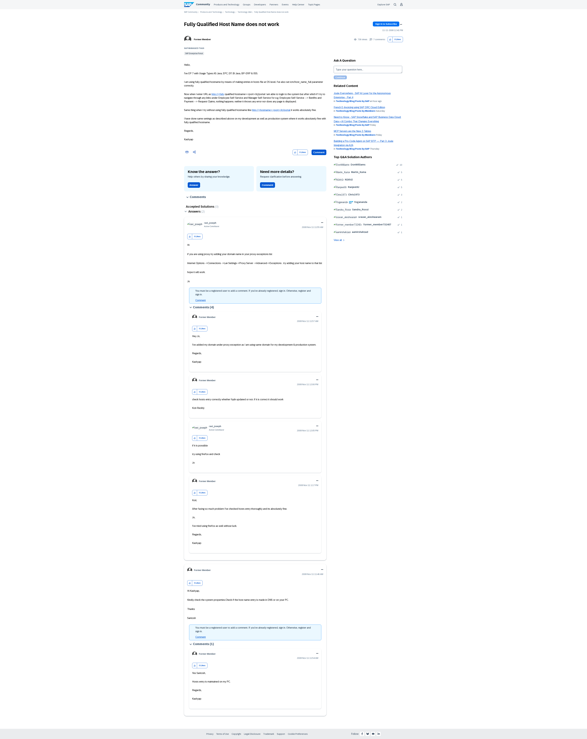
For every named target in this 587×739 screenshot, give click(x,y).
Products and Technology (226, 4)
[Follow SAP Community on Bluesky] (367, 734)
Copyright (236, 734)
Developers (260, 4)
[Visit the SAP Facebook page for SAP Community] (362, 734)
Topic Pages (314, 4)
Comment (319, 152)
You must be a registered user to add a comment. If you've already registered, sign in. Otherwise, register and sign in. (253, 293)
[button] (390, 39)
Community (203, 4)
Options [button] (401, 24)
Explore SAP (384, 4)
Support (281, 734)
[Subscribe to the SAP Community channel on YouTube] (373, 734)
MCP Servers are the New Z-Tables (352, 131)
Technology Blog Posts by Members (355, 111)
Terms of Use (222, 734)
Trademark (268, 734)
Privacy (209, 734)
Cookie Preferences (298, 734)
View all (338, 240)
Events (285, 4)
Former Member (202, 39)
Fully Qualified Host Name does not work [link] (271, 12)
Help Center (298, 4)
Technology (230, 12)
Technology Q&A (245, 12)
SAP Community (191, 12)
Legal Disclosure (252, 734)
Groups (246, 4)
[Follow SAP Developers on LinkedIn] (378, 734)
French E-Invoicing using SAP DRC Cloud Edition (359, 107)
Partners (274, 4)
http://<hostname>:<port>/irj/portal (271, 110)
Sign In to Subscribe (386, 24)
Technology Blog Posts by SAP (352, 101)
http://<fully (218, 94)
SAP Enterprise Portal (194, 53)
